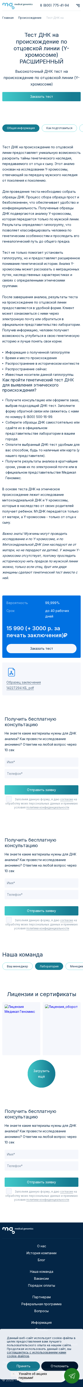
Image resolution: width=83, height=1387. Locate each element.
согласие (66, 799)
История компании (41, 1253)
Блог (41, 1260)
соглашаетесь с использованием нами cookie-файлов (36, 1354)
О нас (41, 1246)
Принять (23, 1366)
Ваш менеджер (17, 966)
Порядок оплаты (41, 1285)
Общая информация (21, 128)
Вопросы (41, 1311)
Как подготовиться (59, 128)
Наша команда (41, 1271)
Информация (41, 1322)
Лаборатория (49, 966)
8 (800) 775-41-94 (54, 5)
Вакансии (41, 1278)
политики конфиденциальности (47, 807)
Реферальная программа (41, 1304)
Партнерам (42, 1297)
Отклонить (60, 1366)
